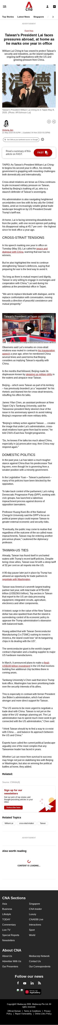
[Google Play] (18, 991)
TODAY (6, 919)
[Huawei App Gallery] (33, 992)
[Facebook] (18, 983)
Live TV (6, 930)
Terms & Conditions (32, 1011)
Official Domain (14, 1011)
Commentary (9, 924)
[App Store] (22, 991)
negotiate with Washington (16, 579)
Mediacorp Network (39, 956)
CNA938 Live (36, 919)
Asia (49, 17)
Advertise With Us (11, 961)
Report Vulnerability (23, 1014)
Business (7, 909)
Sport (32, 930)
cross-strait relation (26, 823)
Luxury (32, 914)
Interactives (35, 924)
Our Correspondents (39, 966)
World (32, 935)
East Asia (29, 31)
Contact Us (35, 961)
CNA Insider (35, 909)
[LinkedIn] (32, 983)
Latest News (23, 17)
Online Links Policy (43, 1014)
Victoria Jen (7, 130)
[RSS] (39, 983)
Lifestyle (6, 914)
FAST (40, 152)
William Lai (9, 823)
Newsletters (8, 940)
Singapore (38, 17)
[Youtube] (24, 983)
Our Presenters (10, 966)
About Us (7, 956)
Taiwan (43, 823)
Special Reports (10, 935)
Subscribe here (13, 807)
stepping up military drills (39, 374)
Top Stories (8, 17)
